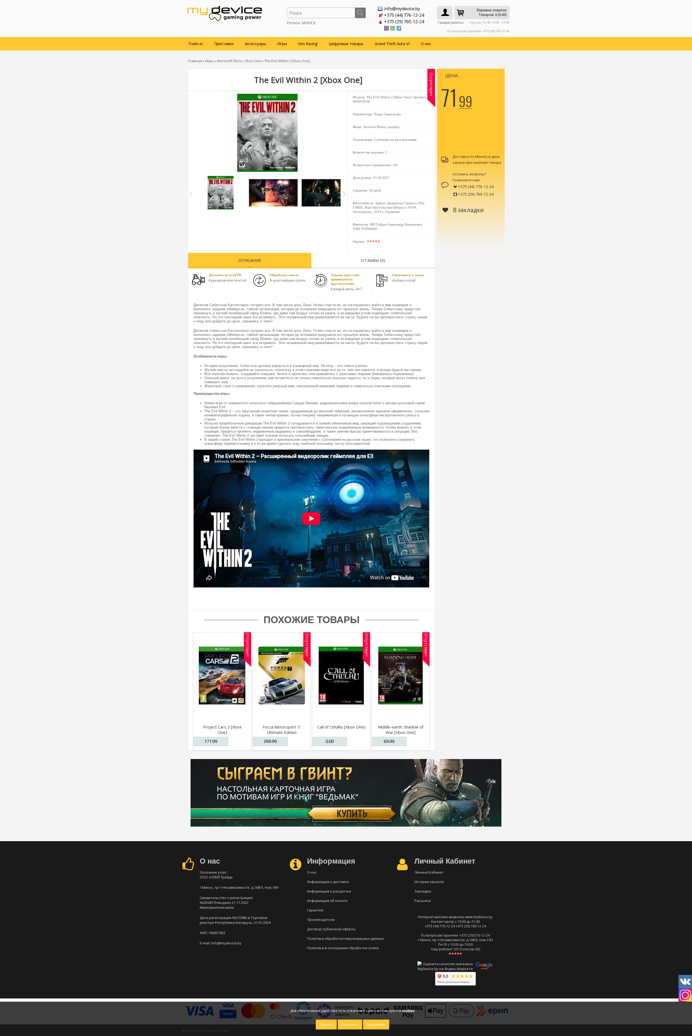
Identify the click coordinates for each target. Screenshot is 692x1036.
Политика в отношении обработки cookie (343, 947)
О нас (426, 43)
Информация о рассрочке (329, 891)
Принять (326, 1024)
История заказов (429, 881)
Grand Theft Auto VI (392, 43)
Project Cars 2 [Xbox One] (222, 729)
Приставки (224, 43)
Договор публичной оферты (331, 929)
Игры (282, 43)
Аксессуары (255, 43)
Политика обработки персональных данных (345, 938)
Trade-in (195, 43)
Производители (321, 919)
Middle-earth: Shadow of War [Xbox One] (400, 729)
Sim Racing (307, 43)
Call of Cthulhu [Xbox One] (341, 727)
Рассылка (422, 900)
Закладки (422, 891)
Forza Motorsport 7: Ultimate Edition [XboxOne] (282, 732)
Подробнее (376, 1024)
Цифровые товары (346, 43)
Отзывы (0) (373, 260)
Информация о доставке (328, 881)
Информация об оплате (327, 900)
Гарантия (315, 910)
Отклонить (350, 1024)
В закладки (468, 210)
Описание (249, 260)
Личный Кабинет (429, 872)
